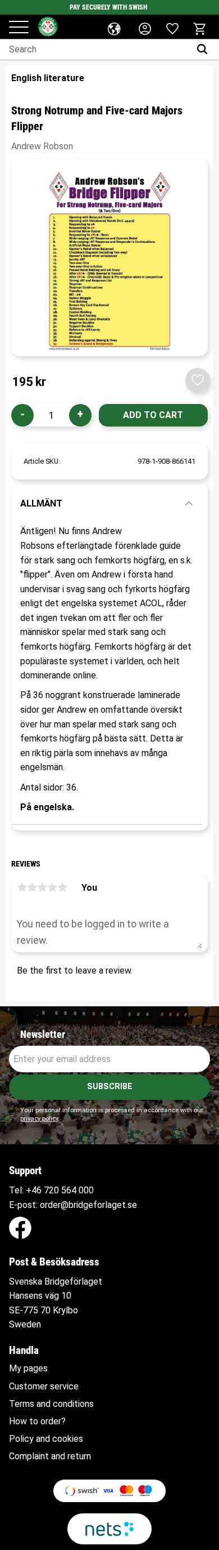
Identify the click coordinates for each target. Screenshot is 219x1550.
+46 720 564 (51, 1190)
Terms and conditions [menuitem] (51, 1404)
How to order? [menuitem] (37, 1421)
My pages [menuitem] (28, 1369)
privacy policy (39, 1118)
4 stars (52, 887)
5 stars (62, 887)
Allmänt (41, 503)
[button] (19, 28)
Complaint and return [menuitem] (50, 1456)
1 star (22, 887)
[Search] (204, 49)
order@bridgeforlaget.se (88, 1205)
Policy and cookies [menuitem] (46, 1439)
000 (86, 1190)
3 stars (42, 887)
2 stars (32, 887)
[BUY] (153, 415)
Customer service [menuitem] (44, 1387)
